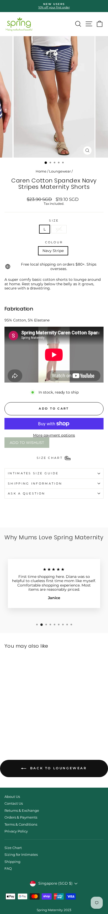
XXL (59, 229)
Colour (54, 242)
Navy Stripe (53, 251)
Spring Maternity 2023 (54, 910)
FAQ (8, 868)
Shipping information (35, 483)
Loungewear (60, 171)
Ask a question (26, 493)
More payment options (54, 435)
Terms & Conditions (20, 824)
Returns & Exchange (21, 811)
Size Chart (13, 848)
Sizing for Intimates (21, 855)
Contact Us (13, 803)
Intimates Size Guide (33, 473)
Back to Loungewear (57, 768)
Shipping (12, 862)
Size (54, 220)
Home (41, 171)
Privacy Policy (16, 831)
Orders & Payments (20, 817)
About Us (12, 797)
